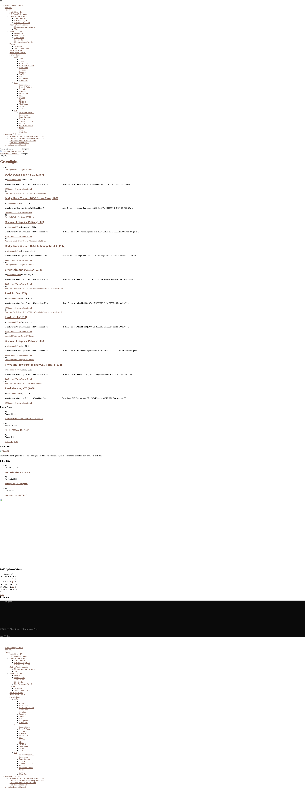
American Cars (20, 18)
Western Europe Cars (22, 23)
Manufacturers (15, 55)
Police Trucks (19, 36)
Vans (16, 29)
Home (2, 154)
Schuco (22, 119)
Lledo (21, 100)
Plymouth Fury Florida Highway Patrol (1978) (33, 364)
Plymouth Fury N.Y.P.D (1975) (23, 269)
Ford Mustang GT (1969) (20, 388)
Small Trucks (19, 46)
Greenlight (23, 89)
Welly (21, 130)
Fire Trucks (18, 40)
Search (25, 149)
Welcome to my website (14, 6)
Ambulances (19, 38)
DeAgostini (23, 78)
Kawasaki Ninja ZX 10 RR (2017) (18, 472)
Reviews (8, 10)
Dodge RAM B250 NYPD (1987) (24, 174)
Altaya (21, 61)
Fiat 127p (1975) (11, 442)
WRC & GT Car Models (19, 14)
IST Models (23, 93)
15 (13, 584)
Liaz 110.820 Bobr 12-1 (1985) (17, 430)
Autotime (22, 70)
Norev (21, 106)
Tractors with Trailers (22, 48)
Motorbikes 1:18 (16, 12)
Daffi (21, 76)
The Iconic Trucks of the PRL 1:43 (23, 141)
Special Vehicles (16, 31)
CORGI (22, 74)
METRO (22, 102)
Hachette (22, 91)
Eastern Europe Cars (22, 21)
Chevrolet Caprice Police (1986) (24, 340)
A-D (16, 57)
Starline (22, 123)
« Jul (2, 595)
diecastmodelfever (14, 180)
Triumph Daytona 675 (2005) (16, 484)
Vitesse (21, 128)
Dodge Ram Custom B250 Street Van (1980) (31, 198)
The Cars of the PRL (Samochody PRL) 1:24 (27, 138)
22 (13, 587)
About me (8, 8)
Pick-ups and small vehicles (24, 27)
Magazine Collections (13, 134)
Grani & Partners (25, 87)
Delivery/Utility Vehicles (19, 25)
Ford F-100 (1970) (16, 293)
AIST (21, 59)
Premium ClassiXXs (26, 113)
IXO (21, 96)
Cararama (22, 72)
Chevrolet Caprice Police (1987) (24, 222)
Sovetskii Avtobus (26, 121)
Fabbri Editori (24, 85)
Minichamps (23, 104)
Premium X (23, 115)
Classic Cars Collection (18, 16)
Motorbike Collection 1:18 (19, 143)
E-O (16, 83)
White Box (23, 132)
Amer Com (23, 63)
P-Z (15, 111)
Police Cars (18, 33)
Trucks (12, 44)
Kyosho (22, 98)
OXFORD (23, 108)
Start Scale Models (26, 126)
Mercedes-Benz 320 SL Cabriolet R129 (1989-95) (24, 419)
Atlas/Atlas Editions (26, 66)
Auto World (23, 68)
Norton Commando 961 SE (16, 495)
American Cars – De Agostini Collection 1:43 (27, 136)
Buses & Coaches (16, 51)
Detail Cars (23, 81)
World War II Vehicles (18, 53)
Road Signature (25, 117)
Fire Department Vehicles (23, 42)
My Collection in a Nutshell (15, 145)
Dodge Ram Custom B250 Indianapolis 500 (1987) (35, 245)
